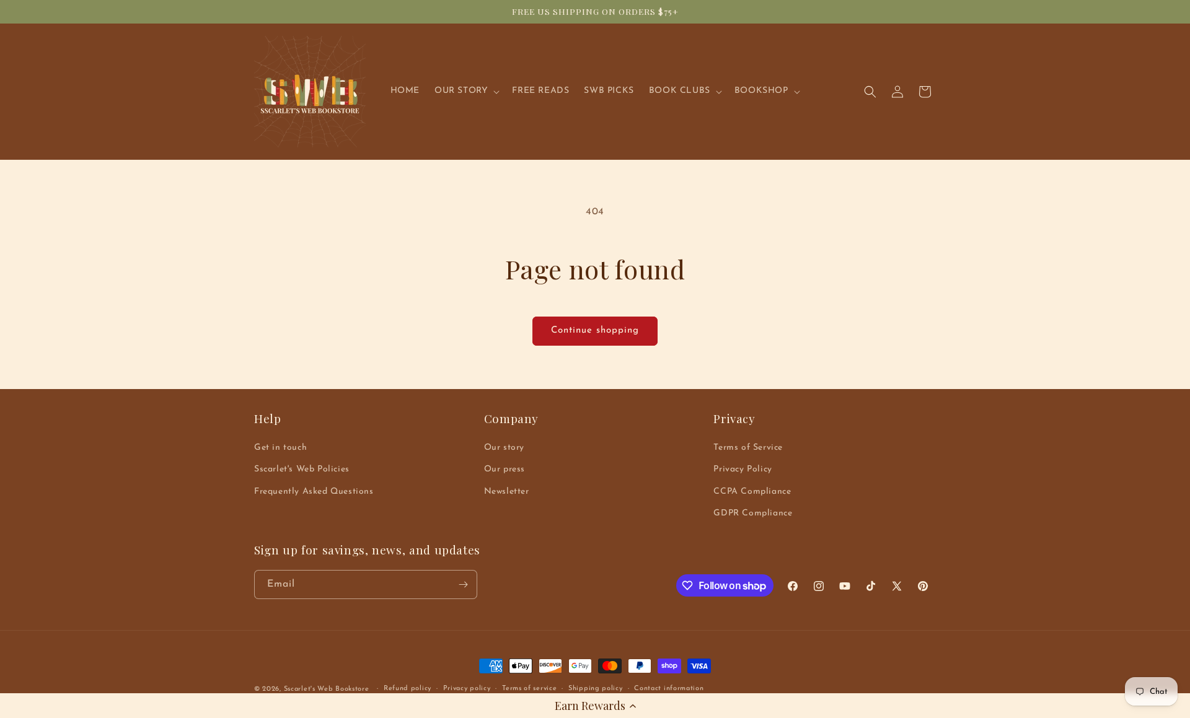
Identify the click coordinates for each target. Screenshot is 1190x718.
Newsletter (506, 491)
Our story (504, 447)
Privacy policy (467, 688)
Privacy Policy (742, 469)
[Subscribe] (463, 584)
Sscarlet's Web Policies (302, 469)
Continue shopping (595, 330)
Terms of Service (748, 447)
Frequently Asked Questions (314, 491)
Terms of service (529, 688)
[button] (595, 705)
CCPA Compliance (752, 491)
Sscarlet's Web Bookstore (326, 689)
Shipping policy (595, 688)
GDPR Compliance (752, 513)
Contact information (668, 688)
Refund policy (407, 688)
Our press (504, 469)
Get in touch (280, 447)
